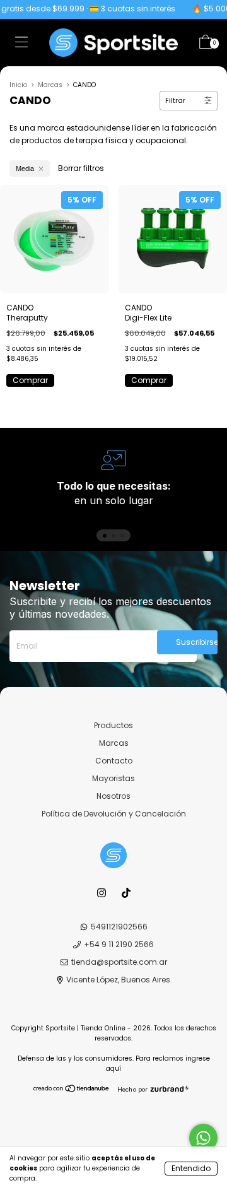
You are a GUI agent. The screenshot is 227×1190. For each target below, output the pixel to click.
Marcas (50, 85)
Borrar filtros (81, 168)
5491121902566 (119, 926)
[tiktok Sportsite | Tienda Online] (126, 892)
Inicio (18, 85)
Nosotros (113, 796)
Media (25, 168)
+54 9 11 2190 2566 (119, 944)
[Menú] (21, 44)
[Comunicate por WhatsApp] (203, 1138)
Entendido (191, 1168)
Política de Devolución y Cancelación (114, 813)
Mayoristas (113, 778)
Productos (113, 725)
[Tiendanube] (71, 1090)
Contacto (113, 760)
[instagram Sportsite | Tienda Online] (102, 892)
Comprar (30, 380)
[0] (205, 44)
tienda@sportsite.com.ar (119, 962)
